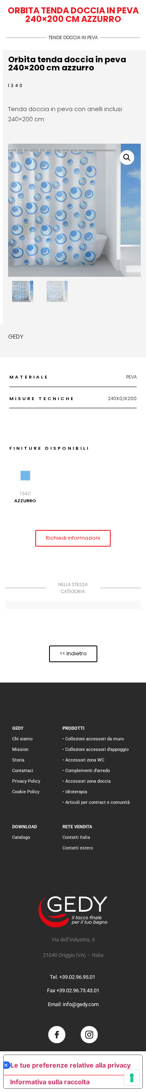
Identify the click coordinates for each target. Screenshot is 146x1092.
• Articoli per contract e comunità (96, 802)
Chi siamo (22, 739)
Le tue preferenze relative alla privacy (71, 1065)
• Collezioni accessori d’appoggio (95, 749)
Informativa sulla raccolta (50, 1082)
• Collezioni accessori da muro (93, 739)
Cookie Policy (25, 791)
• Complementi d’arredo (86, 770)
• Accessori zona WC (83, 760)
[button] (127, 157)
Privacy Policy (26, 781)
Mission (20, 749)
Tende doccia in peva (73, 37)
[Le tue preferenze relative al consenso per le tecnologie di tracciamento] (132, 1077)
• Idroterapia (74, 791)
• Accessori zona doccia (86, 781)
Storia (18, 760)
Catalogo (21, 837)
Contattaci (22, 770)
